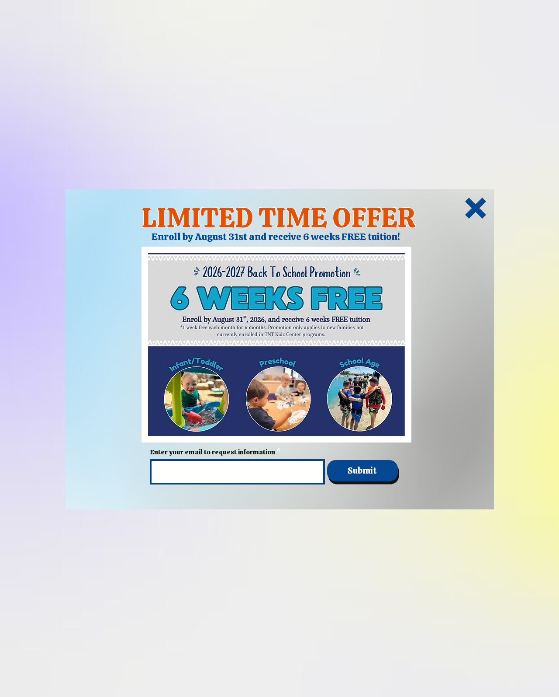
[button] (475, 208)
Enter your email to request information (212, 452)
